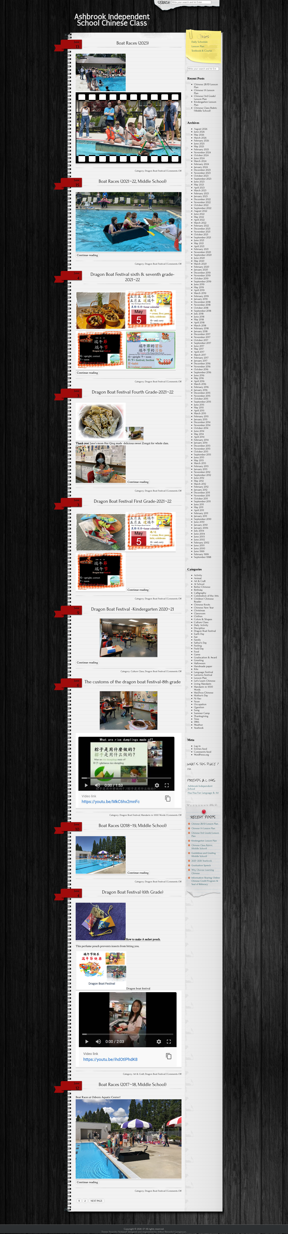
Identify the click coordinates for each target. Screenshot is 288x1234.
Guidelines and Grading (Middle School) (204, 855)
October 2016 (201, 369)
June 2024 (199, 158)
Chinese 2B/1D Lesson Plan (206, 86)
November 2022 (202, 202)
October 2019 (201, 278)
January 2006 (201, 527)
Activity (198, 575)
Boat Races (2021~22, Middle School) (132, 181)
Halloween (200, 663)
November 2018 (202, 304)
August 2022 (200, 210)
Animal (198, 578)
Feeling (198, 645)
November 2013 (202, 448)
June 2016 (199, 375)
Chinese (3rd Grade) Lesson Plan (205, 98)
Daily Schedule (200, 41)
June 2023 (199, 181)
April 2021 (199, 246)
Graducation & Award (205, 657)
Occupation (200, 704)
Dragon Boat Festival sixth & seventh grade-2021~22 (132, 277)
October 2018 (201, 307)
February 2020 (201, 266)
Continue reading (87, 255)
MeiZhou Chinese (203, 692)
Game (197, 654)
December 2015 (202, 392)
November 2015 (202, 395)
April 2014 (199, 436)
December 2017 (202, 334)
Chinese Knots (202, 604)
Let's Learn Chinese (204, 680)
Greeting (199, 660)
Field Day (199, 648)
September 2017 (202, 342)
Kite (196, 669)
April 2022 (199, 219)
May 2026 (199, 134)
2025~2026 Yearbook (202, 860)
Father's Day (200, 642)
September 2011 (202, 501)
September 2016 (202, 372)
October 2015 (201, 398)
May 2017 (199, 348)
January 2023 (201, 196)
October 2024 (201, 155)
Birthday (198, 589)
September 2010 (202, 519)
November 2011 (202, 495)
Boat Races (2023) (132, 43)
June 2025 (199, 143)
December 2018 (202, 301)
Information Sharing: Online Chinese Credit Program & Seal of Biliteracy (206, 881)
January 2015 (200, 419)
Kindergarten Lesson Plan (205, 103)
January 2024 (201, 167)
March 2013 (200, 463)
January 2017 (200, 360)
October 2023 (201, 175)
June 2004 (199, 533)
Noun (197, 701)
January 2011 (200, 516)
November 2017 (202, 337)
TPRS (196, 721)
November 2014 (202, 425)
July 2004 (199, 530)
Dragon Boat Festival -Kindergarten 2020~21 (132, 609)
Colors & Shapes (203, 619)
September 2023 (202, 178)
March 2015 (200, 413)
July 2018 (199, 313)
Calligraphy (200, 592)
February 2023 (201, 193)
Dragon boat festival (138, 988)
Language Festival (203, 672)
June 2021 (199, 240)
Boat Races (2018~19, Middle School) (132, 825)
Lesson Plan (198, 46)
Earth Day (199, 633)
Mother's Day (201, 695)
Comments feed (202, 751)
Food (196, 651)
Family (197, 639)
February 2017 (201, 357)
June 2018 (199, 316)
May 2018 (199, 319)
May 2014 (199, 434)
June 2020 (199, 257)
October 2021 (201, 234)
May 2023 (199, 184)
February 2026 (201, 140)
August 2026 (200, 128)
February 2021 (201, 249)
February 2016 (201, 386)
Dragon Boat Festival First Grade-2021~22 (132, 501)
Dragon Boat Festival (155, 171)
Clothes (198, 616)
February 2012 (201, 486)
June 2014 (199, 431)
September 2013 (202, 454)
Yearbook (199, 727)
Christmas (199, 610)
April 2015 (199, 410)
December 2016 (202, 363)
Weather (198, 724)
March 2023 (200, 190)
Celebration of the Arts (206, 595)
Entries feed (200, 748)
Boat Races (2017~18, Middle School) (132, 1084)
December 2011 (202, 492)
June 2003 (199, 536)
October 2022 (201, 205)
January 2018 (201, 331)
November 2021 (202, 231)
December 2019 (202, 272)
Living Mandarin (202, 683)
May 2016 (199, 378)
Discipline (199, 628)
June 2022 (199, 213)
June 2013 (199, 457)
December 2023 (202, 169)
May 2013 (199, 460)
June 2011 (199, 504)
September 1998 (202, 557)
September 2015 (202, 401)
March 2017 (200, 354)
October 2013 (201, 451)
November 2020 (202, 252)
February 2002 (201, 542)
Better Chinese (202, 586)
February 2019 (201, 296)
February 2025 (201, 149)
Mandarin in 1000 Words (153, 815)
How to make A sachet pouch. (143, 939)
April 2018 (199, 322)
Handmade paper (203, 666)
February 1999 (201, 554)
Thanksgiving (201, 716)
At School (199, 584)
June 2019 (199, 284)
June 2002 (199, 539)
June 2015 (199, 404)
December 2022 (202, 199)
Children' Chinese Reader (204, 600)
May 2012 (199, 480)
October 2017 (201, 340)
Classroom (199, 613)
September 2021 (202, 237)
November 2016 (202, 366)
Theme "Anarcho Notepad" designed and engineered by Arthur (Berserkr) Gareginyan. (144, 1231)
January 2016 (201, 389)
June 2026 (199, 131)
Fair (196, 636)
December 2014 (202, 422)
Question (199, 707)
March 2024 (200, 161)
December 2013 (202, 445)
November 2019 (202, 275)
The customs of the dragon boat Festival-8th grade (132, 681)
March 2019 (200, 293)
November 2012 (202, 472)
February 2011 (201, 513)
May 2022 (199, 216)
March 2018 (200, 325)
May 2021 (199, 243)
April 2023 (199, 187)
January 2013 (200, 469)
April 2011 (199, 510)
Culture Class (137, 671)
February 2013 (201, 466)
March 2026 (200, 137)
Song (197, 710)
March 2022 (200, 222)
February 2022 (201, 225)
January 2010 (201, 524)
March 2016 (200, 383)
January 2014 (200, 442)
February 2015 (201, 416)
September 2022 (202, 208)
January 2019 (201, 298)
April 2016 (199, 381)
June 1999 (199, 551)
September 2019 (202, 281)
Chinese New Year (204, 607)
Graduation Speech (201, 865)
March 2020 (200, 263)
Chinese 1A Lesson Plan (204, 92)
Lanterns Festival (203, 674)
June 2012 (199, 477)
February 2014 (201, 439)
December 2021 (202, 228)
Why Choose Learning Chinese (203, 872)
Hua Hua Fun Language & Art (203, 792)
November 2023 (202, 172)
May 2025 (199, 146)
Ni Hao (197, 698)
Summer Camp (202, 713)
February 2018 (201, 328)
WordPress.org (201, 754)
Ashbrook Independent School (200, 787)
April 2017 (199, 351)
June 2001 (199, 545)
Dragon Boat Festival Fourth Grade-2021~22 (132, 392)
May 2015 (199, 407)
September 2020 (203, 254)
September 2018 (202, 310)
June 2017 (199, 345)
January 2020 (201, 269)
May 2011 (198, 507)
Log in (197, 745)
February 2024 (201, 164)
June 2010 (199, 521)
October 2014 (201, 428)
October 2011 (201, 498)
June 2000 (199, 548)
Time (196, 718)
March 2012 (200, 483)
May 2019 (199, 287)
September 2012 (202, 475)
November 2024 (202, 152)
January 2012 (200, 489)
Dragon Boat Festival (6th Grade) (132, 892)
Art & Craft (138, 1074)
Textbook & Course (202, 50)
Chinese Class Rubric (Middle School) (205, 109)
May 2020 (199, 260)
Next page (96, 1200)
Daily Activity (201, 625)
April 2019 (199, 290)
